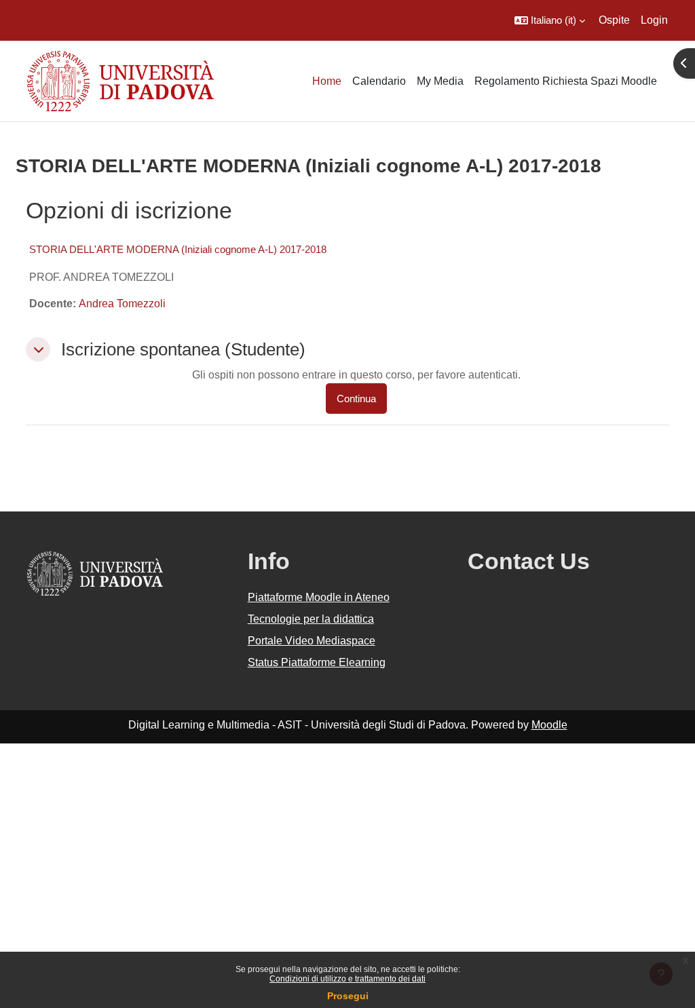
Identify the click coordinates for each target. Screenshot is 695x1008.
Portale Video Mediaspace (311, 640)
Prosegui (348, 995)
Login (654, 20)
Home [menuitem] (326, 81)
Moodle (549, 725)
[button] (549, 20)
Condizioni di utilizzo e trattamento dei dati (347, 979)
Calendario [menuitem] (379, 81)
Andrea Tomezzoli (122, 303)
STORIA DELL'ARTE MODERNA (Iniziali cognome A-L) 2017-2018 (177, 249)
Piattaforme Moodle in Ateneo (319, 597)
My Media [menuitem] (440, 81)
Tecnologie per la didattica (311, 619)
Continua (356, 398)
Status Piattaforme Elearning (317, 662)
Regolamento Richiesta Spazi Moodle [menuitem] (565, 81)
